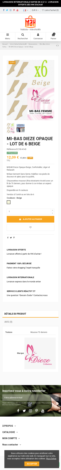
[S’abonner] (56, 397)
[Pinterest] (14, 238)
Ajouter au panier (32, 219)
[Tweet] (11, 238)
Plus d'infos (51, 459)
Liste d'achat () (51, 10)
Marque (20, 353)
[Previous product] (57, 45)
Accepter (32, 464)
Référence (11, 149)
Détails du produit (15, 314)
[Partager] (7, 238)
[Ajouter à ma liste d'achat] (30, 227)
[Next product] (58, 45)
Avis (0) (8, 322)
